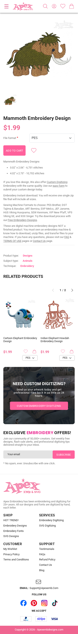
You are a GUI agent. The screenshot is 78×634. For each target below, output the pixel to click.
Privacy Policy (11, 554)
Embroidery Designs (15, 525)
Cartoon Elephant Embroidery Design (20, 340)
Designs (27, 255)
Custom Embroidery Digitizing (39, 405)
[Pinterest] (34, 603)
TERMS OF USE (12, 240)
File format (9, 138)
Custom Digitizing (57, 182)
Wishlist (63, 6)
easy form (58, 185)
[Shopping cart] (71, 6)
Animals (27, 260)
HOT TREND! (11, 520)
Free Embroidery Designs (22, 220)
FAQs (42, 554)
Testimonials (46, 549)
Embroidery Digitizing (51, 520)
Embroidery (27, 265)
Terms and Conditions (16, 559)
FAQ (66, 237)
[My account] (54, 6)
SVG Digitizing (47, 525)
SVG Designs (11, 536)
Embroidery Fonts (13, 531)
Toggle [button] (6, 6)
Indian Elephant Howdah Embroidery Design (55, 340)
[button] (39, 54)
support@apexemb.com (44, 588)
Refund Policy (47, 559)
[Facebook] (23, 603)
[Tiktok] (55, 603)
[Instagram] (44, 603)
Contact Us (39, 240)
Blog (41, 570)
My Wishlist (10, 549)
